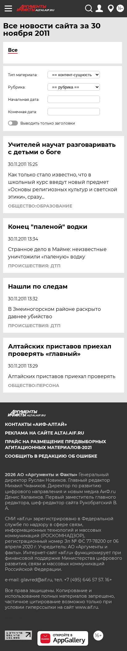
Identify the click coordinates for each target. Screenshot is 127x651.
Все (13, 50)
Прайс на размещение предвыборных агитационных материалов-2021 (55, 444)
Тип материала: (23, 74)
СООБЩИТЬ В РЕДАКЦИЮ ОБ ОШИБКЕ (51, 456)
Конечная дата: (22, 111)
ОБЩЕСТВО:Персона (33, 385)
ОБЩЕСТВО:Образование (40, 206)
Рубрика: (17, 87)
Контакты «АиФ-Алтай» (36, 424)
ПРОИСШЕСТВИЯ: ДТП (34, 266)
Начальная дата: (23, 99)
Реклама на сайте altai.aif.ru (44, 433)
